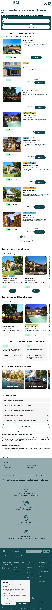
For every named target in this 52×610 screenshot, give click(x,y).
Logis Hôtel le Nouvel (27, 115)
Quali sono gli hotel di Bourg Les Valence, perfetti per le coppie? (18, 405)
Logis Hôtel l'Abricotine (28, 190)
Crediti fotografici (42, 581)
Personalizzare (8, 603)
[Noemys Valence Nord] (12, 46)
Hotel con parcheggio (31, 465)
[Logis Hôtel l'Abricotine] (12, 194)
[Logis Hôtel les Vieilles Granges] (12, 169)
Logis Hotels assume (31, 577)
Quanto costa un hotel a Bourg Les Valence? (13, 400)
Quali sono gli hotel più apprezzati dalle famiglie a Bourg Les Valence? (19, 410)
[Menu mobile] (2, 3)
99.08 (30, 206)
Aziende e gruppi (30, 574)
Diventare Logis (30, 564)
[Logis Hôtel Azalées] (12, 219)
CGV (40, 573)
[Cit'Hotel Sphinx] (36, 265)
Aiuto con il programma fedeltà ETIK (19, 570)
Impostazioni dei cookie (44, 571)
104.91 (30, 156)
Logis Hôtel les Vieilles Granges (30, 165)
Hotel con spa (30, 467)
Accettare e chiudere (22, 603)
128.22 (30, 107)
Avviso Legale (41, 566)
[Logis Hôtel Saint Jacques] (12, 69)
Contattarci (29, 572)
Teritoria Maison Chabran (28, 91)
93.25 (30, 231)
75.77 (30, 82)
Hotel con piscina (7, 465)
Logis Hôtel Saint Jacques (28, 66)
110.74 (30, 181)
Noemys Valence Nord (28, 40)
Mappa (5, 36)
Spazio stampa (30, 569)
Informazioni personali (43, 568)
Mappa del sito (42, 578)
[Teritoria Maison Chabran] (12, 94)
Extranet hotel (29, 567)
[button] (2, 607)
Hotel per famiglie (7, 467)
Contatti (16, 567)
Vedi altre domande (25, 426)
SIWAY (40, 608)
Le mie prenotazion (18, 564)
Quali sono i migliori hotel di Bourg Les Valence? (14, 415)
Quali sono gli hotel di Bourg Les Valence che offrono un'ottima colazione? (20, 420)
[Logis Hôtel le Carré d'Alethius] (12, 144)
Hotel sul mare (7, 470)
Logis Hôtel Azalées (27, 215)
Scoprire (36, 57)
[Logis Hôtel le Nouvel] (12, 119)
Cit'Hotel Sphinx (29, 278)
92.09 (30, 132)
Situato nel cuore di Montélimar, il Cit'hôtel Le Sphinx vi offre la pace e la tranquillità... (34, 283)
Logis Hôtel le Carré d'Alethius (29, 140)
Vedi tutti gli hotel (25, 241)
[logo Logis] (16, 3)
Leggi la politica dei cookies (8, 598)
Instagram (30, 585)
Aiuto (40, 576)
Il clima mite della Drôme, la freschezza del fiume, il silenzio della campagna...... (12, 283)
